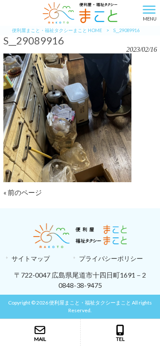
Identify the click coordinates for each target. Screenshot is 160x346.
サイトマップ (31, 258)
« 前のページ (22, 192)
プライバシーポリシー (111, 258)
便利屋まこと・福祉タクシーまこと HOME (57, 30)
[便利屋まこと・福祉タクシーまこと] (69, 12)
